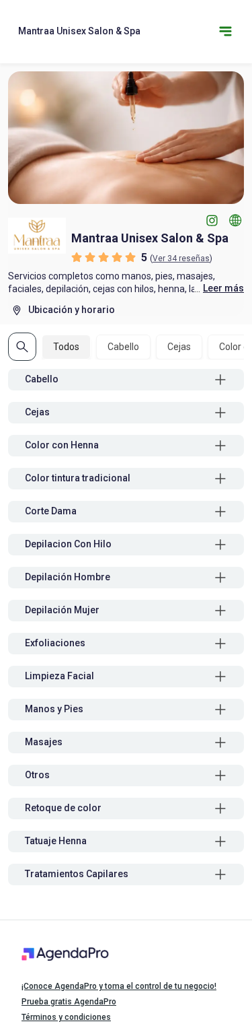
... (219, 288)
